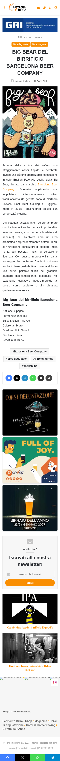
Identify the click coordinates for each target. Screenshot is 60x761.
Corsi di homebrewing (40, 725)
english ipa (30, 366)
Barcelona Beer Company (30, 351)
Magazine (40, 721)
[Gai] (30, 25)
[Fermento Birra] (17, 7)
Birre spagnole (39, 44)
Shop (28, 721)
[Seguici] (55, 682)
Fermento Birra (12, 721)
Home (23, 37)
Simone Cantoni (22, 81)
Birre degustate (35, 37)
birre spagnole (44, 358)
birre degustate (17, 358)
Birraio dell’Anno (13, 729)
